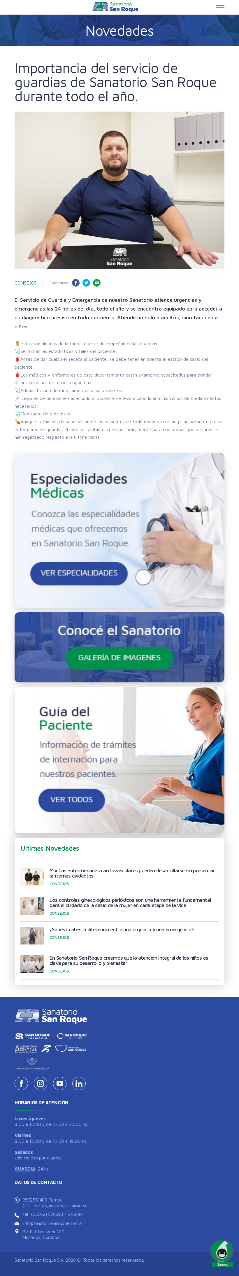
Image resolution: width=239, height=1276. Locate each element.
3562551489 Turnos (54, 1202)
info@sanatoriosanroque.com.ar (52, 1223)
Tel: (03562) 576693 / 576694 (52, 1214)
